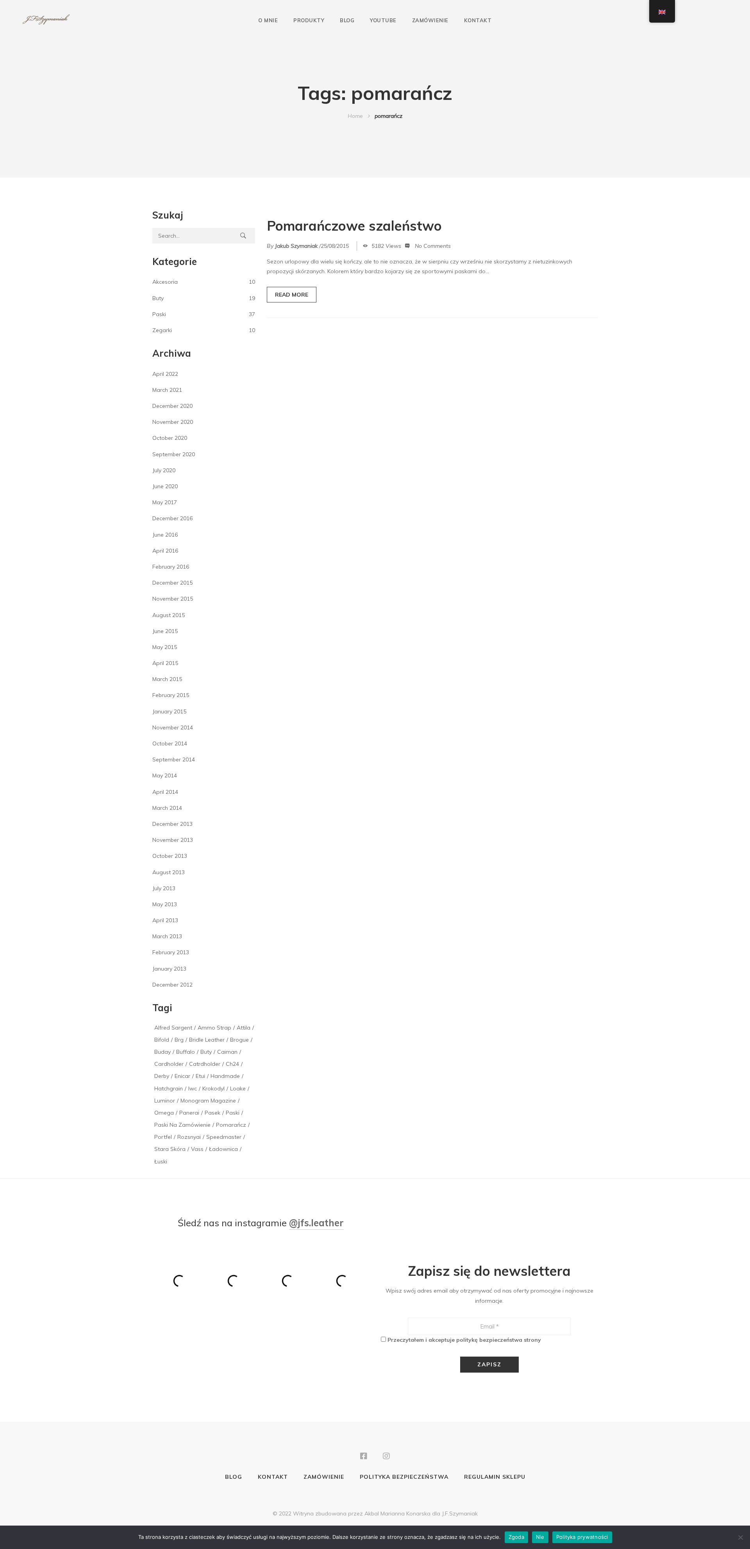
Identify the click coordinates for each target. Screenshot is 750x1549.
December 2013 (172, 823)
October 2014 (169, 743)
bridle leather (207, 1039)
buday (162, 1051)
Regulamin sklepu (494, 1476)
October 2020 (169, 437)
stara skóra (170, 1148)
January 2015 (169, 711)
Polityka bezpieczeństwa (404, 1476)
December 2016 (172, 518)
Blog (347, 20)
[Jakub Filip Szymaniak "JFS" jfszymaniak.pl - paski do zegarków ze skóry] (46, 19)
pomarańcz (231, 1124)
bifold (161, 1039)
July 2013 (163, 888)
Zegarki (162, 330)
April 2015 (165, 663)
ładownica (223, 1148)
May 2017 (164, 502)
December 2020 (172, 405)
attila (243, 1027)
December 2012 (172, 984)
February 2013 (170, 952)
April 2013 (165, 920)
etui (200, 1075)
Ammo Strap (214, 1027)
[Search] (243, 236)
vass (197, 1148)
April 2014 (165, 791)
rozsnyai (189, 1136)
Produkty (308, 20)
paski (232, 1112)
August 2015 (168, 615)
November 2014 (172, 727)
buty (206, 1051)
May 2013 (164, 904)
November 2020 (172, 421)
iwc (192, 1088)
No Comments (433, 245)
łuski (160, 1161)
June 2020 (165, 486)
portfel (163, 1136)
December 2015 (172, 582)
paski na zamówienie (182, 1124)
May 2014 (164, 775)
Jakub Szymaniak (296, 245)
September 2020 (173, 454)
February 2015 (170, 695)
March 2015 (167, 679)
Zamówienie (430, 20)
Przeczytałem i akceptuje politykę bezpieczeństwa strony (464, 1339)
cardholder (169, 1063)
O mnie (268, 20)
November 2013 (172, 839)
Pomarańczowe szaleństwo (354, 225)
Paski (159, 314)
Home (355, 115)
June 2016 (165, 534)
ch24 (232, 1063)
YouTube (383, 20)
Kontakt (478, 20)
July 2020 (163, 470)
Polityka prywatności (582, 1537)
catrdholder (204, 1063)
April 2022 (165, 373)
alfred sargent (173, 1027)
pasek (212, 1112)
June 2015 (165, 631)
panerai (189, 1112)
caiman (227, 1051)
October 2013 (169, 855)
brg (179, 1039)
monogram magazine (208, 1100)
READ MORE (291, 294)
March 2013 (167, 936)
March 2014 (167, 807)
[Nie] (740, 1537)
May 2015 (164, 647)
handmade (225, 1075)
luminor (164, 1100)
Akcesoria (165, 281)
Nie (540, 1537)
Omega (164, 1112)
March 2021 (167, 389)
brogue (239, 1039)
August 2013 (168, 872)
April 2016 (165, 550)
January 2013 (169, 968)
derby (161, 1075)
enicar (182, 1075)
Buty (158, 298)
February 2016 (170, 566)
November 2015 (172, 598)
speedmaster (223, 1136)
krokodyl (213, 1088)
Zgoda (516, 1537)
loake (238, 1088)
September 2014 (173, 759)
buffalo (185, 1051)
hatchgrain (168, 1088)
